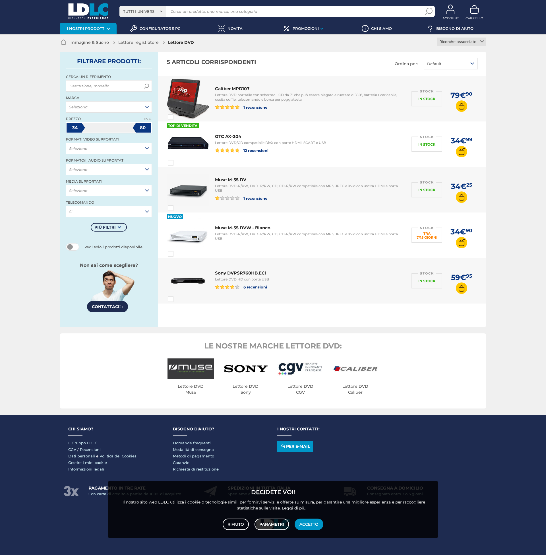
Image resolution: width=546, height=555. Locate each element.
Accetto (308, 524)
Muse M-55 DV (230, 179)
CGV (72, 449)
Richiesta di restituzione (196, 469)
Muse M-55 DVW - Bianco (242, 227)
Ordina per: (406, 63)
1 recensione (255, 107)
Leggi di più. (294, 508)
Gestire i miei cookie (87, 462)
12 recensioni (255, 150)
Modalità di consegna (193, 449)
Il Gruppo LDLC (82, 443)
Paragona (181, 117)
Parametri (271, 524)
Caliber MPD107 (232, 88)
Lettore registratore (138, 42)
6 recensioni (254, 287)
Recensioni (90, 449)
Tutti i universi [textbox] (139, 11)
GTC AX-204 (228, 136)
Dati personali (81, 456)
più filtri (105, 227)
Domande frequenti (192, 443)
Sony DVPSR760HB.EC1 (240, 273)
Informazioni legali (86, 469)
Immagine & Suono (89, 42)
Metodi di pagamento (193, 456)
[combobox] (142, 11)
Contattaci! (107, 306)
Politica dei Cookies (118, 456)
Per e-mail (298, 446)
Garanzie (181, 462)
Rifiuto (236, 524)
